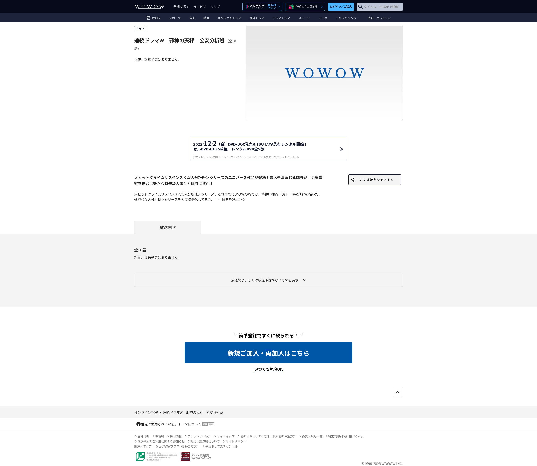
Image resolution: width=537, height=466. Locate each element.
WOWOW (149, 6)
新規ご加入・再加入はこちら (268, 353)
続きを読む (230, 199)
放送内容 (168, 227)
